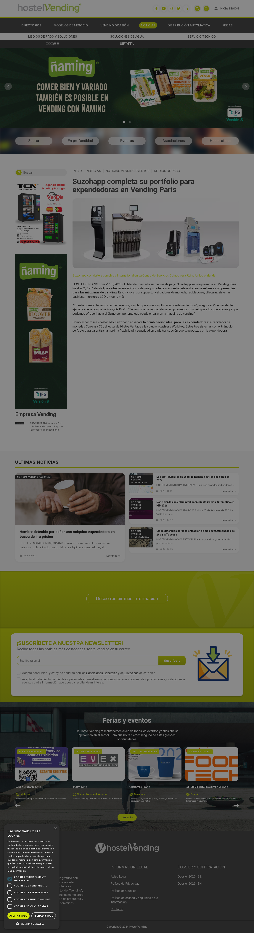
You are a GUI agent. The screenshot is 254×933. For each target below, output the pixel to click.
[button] (31, 924)
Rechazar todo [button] (44, 915)
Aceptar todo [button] (18, 915)
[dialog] (127, 466)
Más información (16, 870)
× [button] (55, 828)
